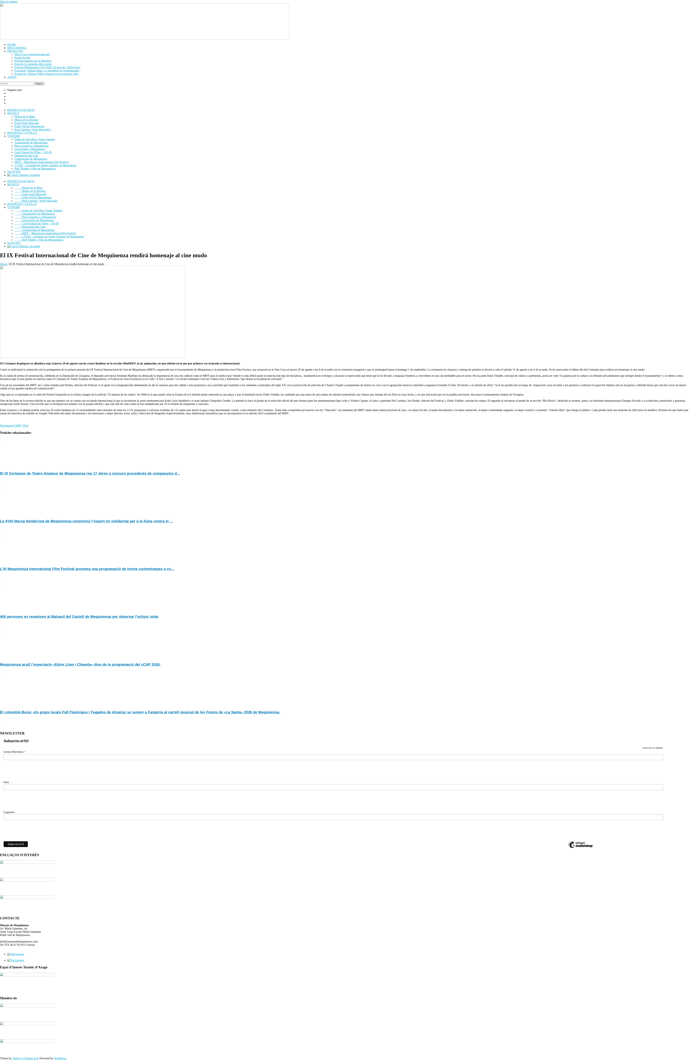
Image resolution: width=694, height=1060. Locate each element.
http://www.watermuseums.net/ (32, 54)
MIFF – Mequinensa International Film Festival (41, 162)
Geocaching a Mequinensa (29, 149)
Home (3, 264)
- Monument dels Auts (30, 226)
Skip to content (8, 1)
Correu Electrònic (15, 752)
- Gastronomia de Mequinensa (34, 230)
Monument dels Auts (26, 155)
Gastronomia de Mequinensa (30, 158)
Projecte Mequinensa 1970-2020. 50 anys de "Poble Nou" (47, 67)
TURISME (13, 136)
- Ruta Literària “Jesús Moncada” (36, 200)
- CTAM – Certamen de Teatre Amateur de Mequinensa (49, 236)
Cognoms (9, 812)
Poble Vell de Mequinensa (29, 126)
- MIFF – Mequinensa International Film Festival (45, 233)
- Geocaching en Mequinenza (34, 220)
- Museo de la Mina (28, 187)
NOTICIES (14, 171)
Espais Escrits (22, 57)
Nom (6, 782)
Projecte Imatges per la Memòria (32, 60)
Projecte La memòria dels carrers (33, 64)
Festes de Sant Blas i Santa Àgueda (34, 139)
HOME (11, 44)
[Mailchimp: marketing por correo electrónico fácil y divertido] (580, 847)
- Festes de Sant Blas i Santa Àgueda (38, 210)
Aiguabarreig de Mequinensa (31, 142)
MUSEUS (13, 113)
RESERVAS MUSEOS (21, 110)
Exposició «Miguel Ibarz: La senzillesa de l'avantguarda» (47, 70)
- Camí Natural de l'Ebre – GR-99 (36, 223)
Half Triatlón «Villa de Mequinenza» (35, 168)
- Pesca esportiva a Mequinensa (35, 217)
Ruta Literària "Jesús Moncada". (33, 129)
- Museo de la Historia (30, 191)
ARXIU (12, 77)
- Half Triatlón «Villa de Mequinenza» (39, 239)
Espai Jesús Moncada (26, 123)
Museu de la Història (26, 119)
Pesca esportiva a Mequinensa (31, 145)
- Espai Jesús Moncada (30, 194)
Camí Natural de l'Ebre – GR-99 (33, 152)
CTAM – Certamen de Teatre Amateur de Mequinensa (45, 165)
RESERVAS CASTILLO (22, 132)
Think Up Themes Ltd (25, 1058)
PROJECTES (15, 51)
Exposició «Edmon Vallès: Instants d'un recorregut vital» (46, 73)
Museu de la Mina (24, 116)
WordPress (60, 1058)
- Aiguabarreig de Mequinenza (34, 213)
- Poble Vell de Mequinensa (33, 197)
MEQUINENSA (17, 47)
